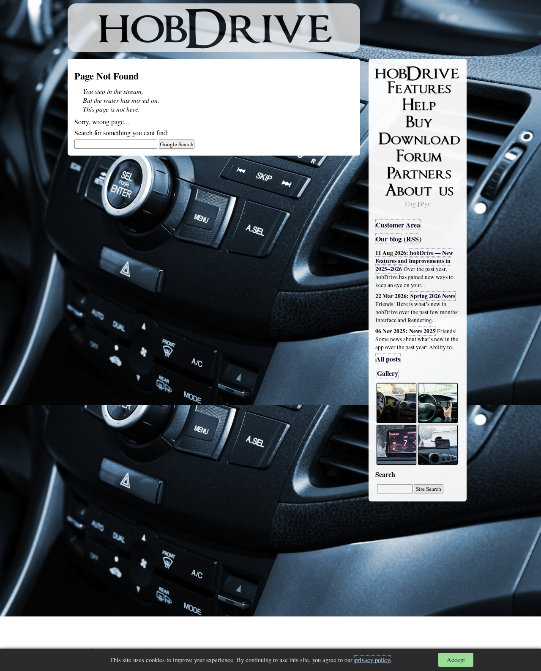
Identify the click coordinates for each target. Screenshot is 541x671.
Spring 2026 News (432, 296)
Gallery (387, 373)
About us (394, 188)
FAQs (389, 104)
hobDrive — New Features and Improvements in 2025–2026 (414, 261)
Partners (392, 171)
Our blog (389, 239)
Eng (410, 203)
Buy (386, 121)
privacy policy (372, 660)
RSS (412, 239)
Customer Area (398, 225)
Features (393, 87)
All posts (388, 359)
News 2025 (422, 331)
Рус (426, 203)
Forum (390, 154)
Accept (456, 660)
